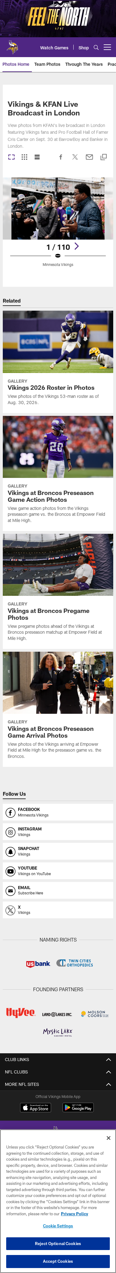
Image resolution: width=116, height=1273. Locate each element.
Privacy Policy (74, 1213)
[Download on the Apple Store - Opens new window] (35, 1108)
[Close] (108, 1138)
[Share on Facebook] (61, 160)
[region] (58, 1201)
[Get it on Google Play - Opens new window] (78, 1110)
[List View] (37, 157)
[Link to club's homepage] (12, 45)
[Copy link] (103, 157)
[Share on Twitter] (75, 160)
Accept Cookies (58, 1261)
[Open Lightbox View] (58, 226)
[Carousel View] (11, 157)
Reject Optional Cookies (58, 1243)
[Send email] (89, 160)
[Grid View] (24, 157)
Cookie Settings (58, 1225)
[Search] (96, 47)
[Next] (76, 246)
